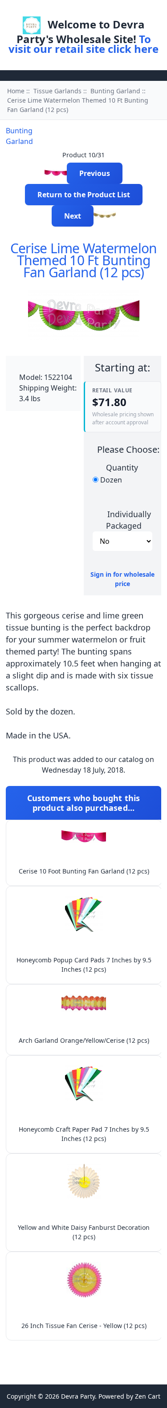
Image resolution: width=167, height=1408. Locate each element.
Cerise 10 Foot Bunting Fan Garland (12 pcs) (84, 871)
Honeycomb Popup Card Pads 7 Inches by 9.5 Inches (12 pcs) (83, 964)
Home (64, 10)
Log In (95, 10)
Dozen (111, 480)
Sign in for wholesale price (122, 579)
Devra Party (78, 1396)
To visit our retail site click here (83, 44)
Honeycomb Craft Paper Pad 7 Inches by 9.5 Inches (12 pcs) (84, 1134)
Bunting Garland (115, 91)
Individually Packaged (128, 519)
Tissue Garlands (57, 91)
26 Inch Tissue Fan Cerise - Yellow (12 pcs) (84, 1325)
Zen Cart (147, 1396)
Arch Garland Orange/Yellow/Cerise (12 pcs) (84, 1040)
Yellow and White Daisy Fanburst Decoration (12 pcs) (84, 1232)
